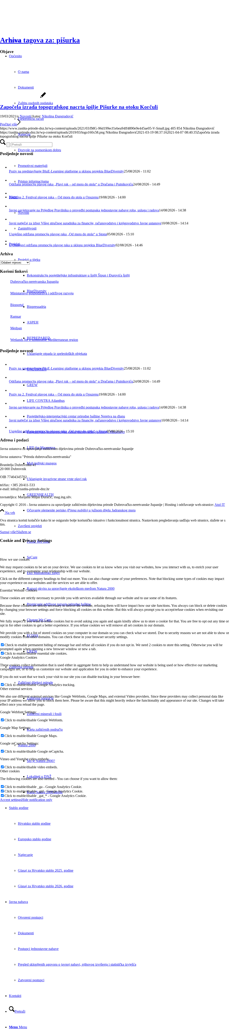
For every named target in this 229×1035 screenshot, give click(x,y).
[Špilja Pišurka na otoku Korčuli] (23, 97)
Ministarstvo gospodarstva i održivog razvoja (42, 293)
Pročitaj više (8, 124)
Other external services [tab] (16, 689)
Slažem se (24, 532)
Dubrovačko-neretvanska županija (34, 281)
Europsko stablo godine (34, 839)
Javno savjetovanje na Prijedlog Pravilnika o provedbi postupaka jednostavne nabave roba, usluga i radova (84, 210)
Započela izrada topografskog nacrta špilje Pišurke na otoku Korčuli (79, 107)
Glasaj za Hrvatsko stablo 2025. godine (45, 870)
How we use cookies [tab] (15, 559)
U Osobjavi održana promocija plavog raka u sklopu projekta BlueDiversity (62, 245)
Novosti (25, 116)
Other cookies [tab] (10, 771)
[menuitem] (128, 275)
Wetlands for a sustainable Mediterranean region (44, 340)
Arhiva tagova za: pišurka (40, 40)
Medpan (16, 328)
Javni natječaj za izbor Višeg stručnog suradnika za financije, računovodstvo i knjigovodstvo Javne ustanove (85, 223)
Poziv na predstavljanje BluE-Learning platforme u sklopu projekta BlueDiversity (66, 171)
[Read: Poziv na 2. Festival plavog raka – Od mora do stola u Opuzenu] (13, 193)
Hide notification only (36, 800)
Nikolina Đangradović (57, 116)
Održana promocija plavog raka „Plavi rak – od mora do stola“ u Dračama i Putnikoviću (71, 184)
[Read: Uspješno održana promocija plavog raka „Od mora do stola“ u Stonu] (12, 230)
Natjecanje (25, 855)
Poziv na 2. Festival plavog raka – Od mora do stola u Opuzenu (54, 197)
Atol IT (219, 505)
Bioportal (16, 305)
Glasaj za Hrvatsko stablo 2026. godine (45, 886)
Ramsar (15, 316)
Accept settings (10, 800)
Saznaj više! (8, 532)
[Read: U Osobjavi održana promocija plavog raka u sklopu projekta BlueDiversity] (12, 241)
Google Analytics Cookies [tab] (18, 657)
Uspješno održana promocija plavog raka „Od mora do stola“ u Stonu (58, 234)
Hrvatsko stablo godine (34, 823)
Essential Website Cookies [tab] (18, 590)
